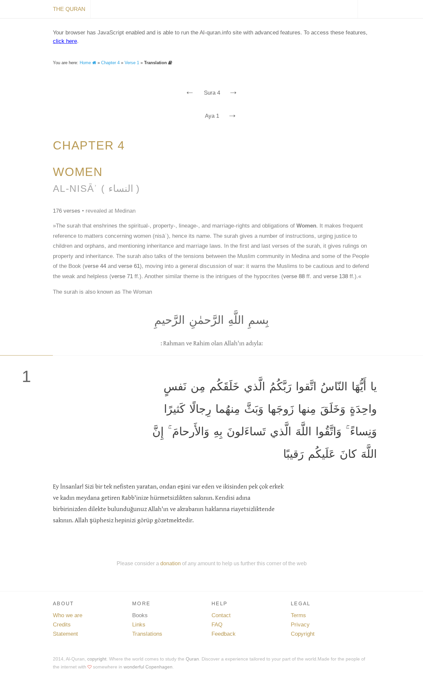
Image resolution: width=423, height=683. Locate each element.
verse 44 (95, 266)
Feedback (224, 634)
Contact (221, 615)
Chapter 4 (110, 62)
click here (65, 41)
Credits (62, 624)
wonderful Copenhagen (148, 666)
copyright (96, 659)
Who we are (67, 615)
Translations (147, 634)
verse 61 (129, 266)
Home (86, 62)
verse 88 (294, 276)
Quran (192, 659)
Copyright (303, 634)
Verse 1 (132, 62)
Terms (298, 615)
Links (138, 624)
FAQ (217, 624)
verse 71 (122, 276)
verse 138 (336, 276)
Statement (65, 634)
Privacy (300, 624)
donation (170, 563)
